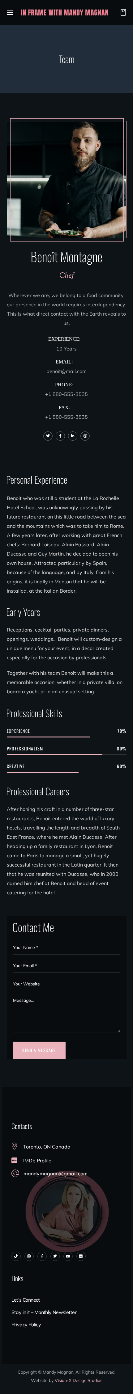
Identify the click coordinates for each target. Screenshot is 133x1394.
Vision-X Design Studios (78, 1380)
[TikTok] (16, 1256)
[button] (122, 12)
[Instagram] (29, 1256)
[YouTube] (68, 1256)
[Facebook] (42, 1256)
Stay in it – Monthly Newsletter (43, 1312)
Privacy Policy (26, 1324)
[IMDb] (81, 1256)
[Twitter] (55, 1256)
